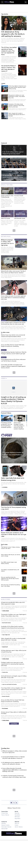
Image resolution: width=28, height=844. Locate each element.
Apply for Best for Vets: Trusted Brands (7, 196)
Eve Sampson (5, 708)
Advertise (3, 823)
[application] (14, 388)
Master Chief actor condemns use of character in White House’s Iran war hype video (13, 534)
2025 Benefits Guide (19, 218)
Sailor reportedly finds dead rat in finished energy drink (12, 479)
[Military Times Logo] (9, 2)
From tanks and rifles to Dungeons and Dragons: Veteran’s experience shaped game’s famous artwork (13, 366)
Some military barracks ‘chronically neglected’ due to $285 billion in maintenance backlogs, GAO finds (13, 297)
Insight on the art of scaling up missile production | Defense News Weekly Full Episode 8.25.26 (13, 400)
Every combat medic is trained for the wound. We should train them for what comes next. (13, 323)
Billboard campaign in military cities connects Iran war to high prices (7, 242)
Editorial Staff (4, 828)
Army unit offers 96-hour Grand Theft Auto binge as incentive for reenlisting (12, 345)
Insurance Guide (18, 195)
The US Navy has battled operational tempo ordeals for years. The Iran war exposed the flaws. (9, 50)
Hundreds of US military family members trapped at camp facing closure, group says (16, 105)
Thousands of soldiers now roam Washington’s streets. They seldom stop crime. (17, 96)
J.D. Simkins (4, 487)
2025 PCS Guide (5, 218)
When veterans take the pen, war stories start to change (10, 555)
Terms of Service (5, 815)
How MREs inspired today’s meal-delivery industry (9, 562)
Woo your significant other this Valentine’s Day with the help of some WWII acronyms (10, 578)
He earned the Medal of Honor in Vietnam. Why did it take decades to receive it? (8, 68)
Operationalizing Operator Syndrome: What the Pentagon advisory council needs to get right (13, 352)
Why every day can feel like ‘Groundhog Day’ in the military (10, 585)
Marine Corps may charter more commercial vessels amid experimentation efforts (13, 335)
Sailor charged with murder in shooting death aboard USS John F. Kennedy (17, 114)
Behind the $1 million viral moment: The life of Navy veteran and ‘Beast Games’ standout (13, 272)
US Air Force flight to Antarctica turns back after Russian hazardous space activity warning (17, 87)
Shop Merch (17, 818)
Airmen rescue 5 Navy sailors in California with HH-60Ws (13, 712)
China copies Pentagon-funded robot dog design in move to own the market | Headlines (19, 426)
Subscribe (17, 813)
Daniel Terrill (5, 646)
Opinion (4, 320)
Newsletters (17, 815)
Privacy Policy (4, 813)
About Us (17, 823)
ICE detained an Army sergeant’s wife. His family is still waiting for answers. (12, 33)
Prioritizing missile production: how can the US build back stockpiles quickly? (6, 425)
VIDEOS (3, 378)
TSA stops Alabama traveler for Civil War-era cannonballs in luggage (13, 454)
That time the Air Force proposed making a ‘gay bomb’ (13, 508)
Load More (14, 724)
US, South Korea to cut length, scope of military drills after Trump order (14, 676)
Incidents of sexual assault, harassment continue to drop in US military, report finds (14, 776)
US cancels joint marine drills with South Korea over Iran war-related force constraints (12, 177)
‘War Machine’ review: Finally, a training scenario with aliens (10, 547)
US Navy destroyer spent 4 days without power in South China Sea (13, 651)
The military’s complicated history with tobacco (10, 570)
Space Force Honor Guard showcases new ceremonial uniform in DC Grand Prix (13, 164)
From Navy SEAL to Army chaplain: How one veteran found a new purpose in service (13, 688)
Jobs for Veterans (19, 827)
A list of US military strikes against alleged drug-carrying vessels (13, 152)
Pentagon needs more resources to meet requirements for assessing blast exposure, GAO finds (12, 663)
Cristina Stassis (5, 610)
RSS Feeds (17, 816)
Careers (16, 825)
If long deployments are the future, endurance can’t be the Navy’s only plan (13, 360)
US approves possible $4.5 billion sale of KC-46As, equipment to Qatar (13, 603)
